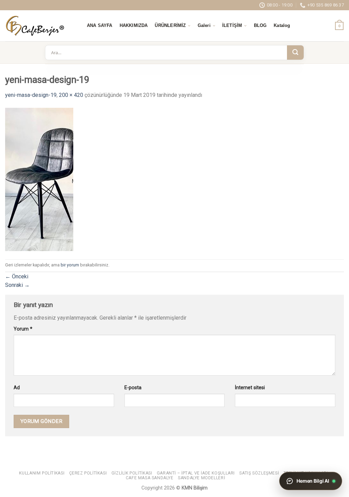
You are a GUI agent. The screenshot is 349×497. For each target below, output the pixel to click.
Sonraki (17, 285)
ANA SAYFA (99, 25)
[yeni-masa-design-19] (39, 179)
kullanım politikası (41, 473)
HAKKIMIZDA (134, 25)
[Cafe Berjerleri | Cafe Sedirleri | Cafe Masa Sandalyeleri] (39, 25)
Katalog (282, 25)
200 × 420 (71, 95)
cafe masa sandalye (149, 478)
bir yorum (70, 264)
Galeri (204, 25)
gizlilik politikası (131, 473)
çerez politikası (88, 473)
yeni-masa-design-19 (31, 95)
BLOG (260, 25)
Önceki (16, 276)
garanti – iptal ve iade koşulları (196, 473)
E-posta (132, 388)
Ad (17, 388)
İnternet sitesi (250, 388)
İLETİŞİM (232, 25)
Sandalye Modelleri (201, 478)
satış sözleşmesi (259, 473)
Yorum (23, 329)
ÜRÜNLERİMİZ (170, 25)
